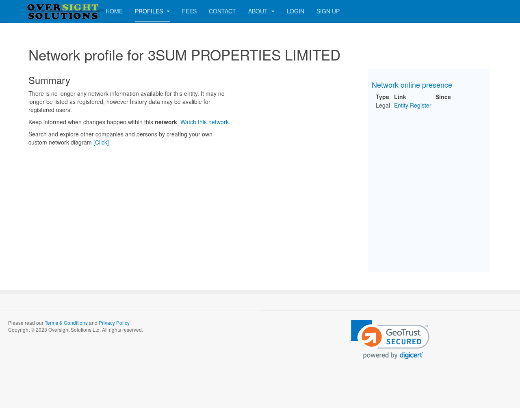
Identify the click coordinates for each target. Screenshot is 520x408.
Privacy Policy (114, 322)
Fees (189, 11)
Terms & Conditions (66, 322)
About (258, 11)
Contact (222, 11)
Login (295, 11)
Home (114, 11)
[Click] (101, 142)
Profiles (150, 11)
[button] (390, 339)
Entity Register (412, 105)
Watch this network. (205, 122)
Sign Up (328, 11)
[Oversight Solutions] (40, 11)
